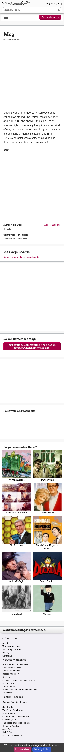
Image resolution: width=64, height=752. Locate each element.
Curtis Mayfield (9, 720)
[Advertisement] (32, 78)
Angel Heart (7, 693)
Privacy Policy (41, 749)
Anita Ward (7, 729)
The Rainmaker (9, 686)
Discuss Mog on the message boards (21, 257)
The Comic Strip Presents (13, 710)
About (5, 643)
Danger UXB (47, 480)
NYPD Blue (7, 732)
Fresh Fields (47, 512)
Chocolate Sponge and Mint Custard (18, 680)
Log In (49, 3)
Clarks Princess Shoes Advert (15, 716)
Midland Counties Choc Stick (15, 664)
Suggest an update (52, 225)
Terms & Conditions (11, 646)
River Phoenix (8, 713)
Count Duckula (48, 581)
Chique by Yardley (10, 726)
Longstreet (16, 614)
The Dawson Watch (11, 671)
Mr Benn (47, 614)
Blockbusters (16, 545)
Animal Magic (16, 581)
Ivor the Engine (17, 480)
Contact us (7, 656)
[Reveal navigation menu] (6, 17)
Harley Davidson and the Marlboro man (20, 690)
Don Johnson (8, 683)
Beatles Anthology (10, 674)
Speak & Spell (8, 707)
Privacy (5, 653)
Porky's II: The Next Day (12, 735)
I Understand (22, 749)
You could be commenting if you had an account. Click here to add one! (32, 346)
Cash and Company (16, 512)
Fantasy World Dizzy (11, 668)
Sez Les (6, 677)
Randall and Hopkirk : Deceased (47, 547)
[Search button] (59, 9)
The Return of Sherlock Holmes (16, 723)
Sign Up (58, 3)
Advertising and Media (12, 649)
